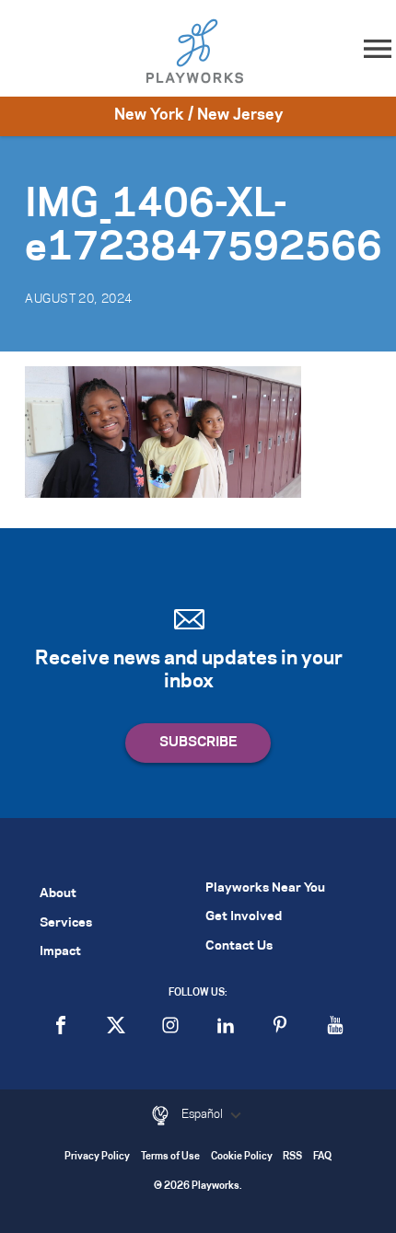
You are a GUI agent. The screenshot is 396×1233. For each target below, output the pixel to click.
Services (66, 923)
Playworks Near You (265, 888)
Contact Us (239, 946)
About (58, 894)
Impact (60, 952)
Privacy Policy (97, 1157)
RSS (292, 1157)
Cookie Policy (242, 1157)
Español (203, 1114)
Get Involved (243, 917)
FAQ (322, 1157)
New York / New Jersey (198, 115)
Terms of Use (170, 1157)
